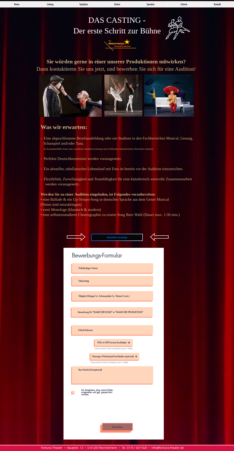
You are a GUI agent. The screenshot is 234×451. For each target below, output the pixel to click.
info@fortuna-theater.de (167, 448)
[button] (114, 342)
